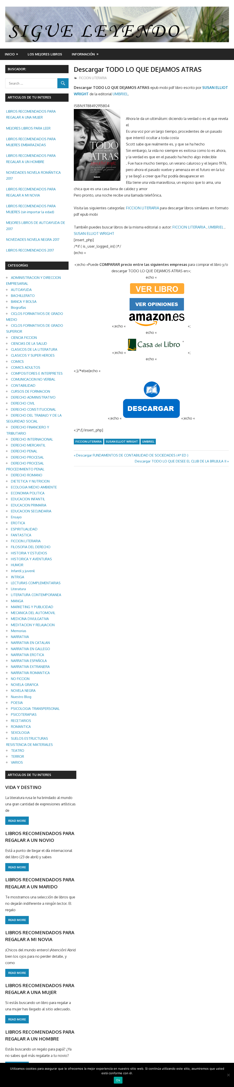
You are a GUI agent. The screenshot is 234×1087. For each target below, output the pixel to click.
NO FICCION (20, 679)
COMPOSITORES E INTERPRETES (37, 373)
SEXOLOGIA (20, 732)
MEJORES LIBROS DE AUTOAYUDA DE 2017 (35, 226)
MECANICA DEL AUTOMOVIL (33, 613)
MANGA (17, 601)
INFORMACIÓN (83, 54)
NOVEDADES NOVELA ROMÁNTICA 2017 (33, 175)
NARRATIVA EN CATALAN (30, 643)
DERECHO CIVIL (23, 403)
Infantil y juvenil (23, 571)
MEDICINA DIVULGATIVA (30, 619)
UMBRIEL (120, 94)
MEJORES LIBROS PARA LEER (28, 128)
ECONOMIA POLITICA (28, 493)
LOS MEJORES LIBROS (45, 54)
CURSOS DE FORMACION (30, 391)
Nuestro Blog (21, 697)
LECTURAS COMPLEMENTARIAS (36, 583)
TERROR (17, 756)
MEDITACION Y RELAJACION (33, 625)
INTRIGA (17, 577)
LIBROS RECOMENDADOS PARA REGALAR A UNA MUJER (31, 114)
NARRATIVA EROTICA (27, 655)
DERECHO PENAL (24, 451)
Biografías (18, 307)
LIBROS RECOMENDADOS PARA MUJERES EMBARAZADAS (31, 142)
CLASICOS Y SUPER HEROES (33, 355)
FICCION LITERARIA (93, 78)
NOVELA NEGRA (23, 690)
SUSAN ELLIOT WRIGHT (94, 233)
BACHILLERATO (23, 295)
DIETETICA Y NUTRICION (30, 481)
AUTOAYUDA (21, 290)
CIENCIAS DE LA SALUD (29, 343)
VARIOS (17, 762)
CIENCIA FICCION (24, 337)
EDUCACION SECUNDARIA (31, 511)
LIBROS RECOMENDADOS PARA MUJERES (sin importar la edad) (31, 209)
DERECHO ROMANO (26, 475)
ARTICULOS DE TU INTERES (29, 775)
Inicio (10, 54)
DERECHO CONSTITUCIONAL (33, 409)
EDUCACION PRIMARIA (28, 505)
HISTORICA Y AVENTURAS (31, 559)
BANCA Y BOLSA (24, 301)
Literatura (18, 589)
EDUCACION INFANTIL (28, 499)
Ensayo (16, 517)
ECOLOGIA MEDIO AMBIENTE (34, 487)
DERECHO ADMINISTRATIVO (33, 397)
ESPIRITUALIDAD (24, 529)
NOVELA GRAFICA (24, 684)
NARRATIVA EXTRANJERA (30, 666)
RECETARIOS (21, 721)
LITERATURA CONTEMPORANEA (36, 595)
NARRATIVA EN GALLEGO (30, 649)
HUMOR (17, 565)
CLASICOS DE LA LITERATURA (34, 349)
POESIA (17, 702)
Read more (17, 820)
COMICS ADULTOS (25, 367)
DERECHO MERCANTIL (28, 445)
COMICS (17, 361)
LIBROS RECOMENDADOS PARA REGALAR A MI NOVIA (31, 192)
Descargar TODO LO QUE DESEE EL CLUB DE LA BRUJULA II (180, 461)
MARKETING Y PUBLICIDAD (32, 607)
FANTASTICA (21, 535)
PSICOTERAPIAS (24, 714)
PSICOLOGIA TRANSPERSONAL (35, 708)
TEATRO (17, 750)
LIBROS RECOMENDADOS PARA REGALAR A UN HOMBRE (31, 158)
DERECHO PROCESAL (27, 457)
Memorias (18, 631)
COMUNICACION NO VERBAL (33, 379)
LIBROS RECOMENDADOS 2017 (30, 250)
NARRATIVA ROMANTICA (30, 673)
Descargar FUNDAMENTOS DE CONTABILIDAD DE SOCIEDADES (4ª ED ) (132, 455)
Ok (118, 1080)
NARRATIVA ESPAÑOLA (29, 661)
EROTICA (18, 523)
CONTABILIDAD (23, 385)
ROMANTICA (21, 726)
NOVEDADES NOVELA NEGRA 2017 (32, 239)
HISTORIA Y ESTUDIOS (29, 553)
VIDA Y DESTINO (23, 787)
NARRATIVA (20, 637)
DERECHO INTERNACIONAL (32, 439)
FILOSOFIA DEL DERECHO (31, 547)
